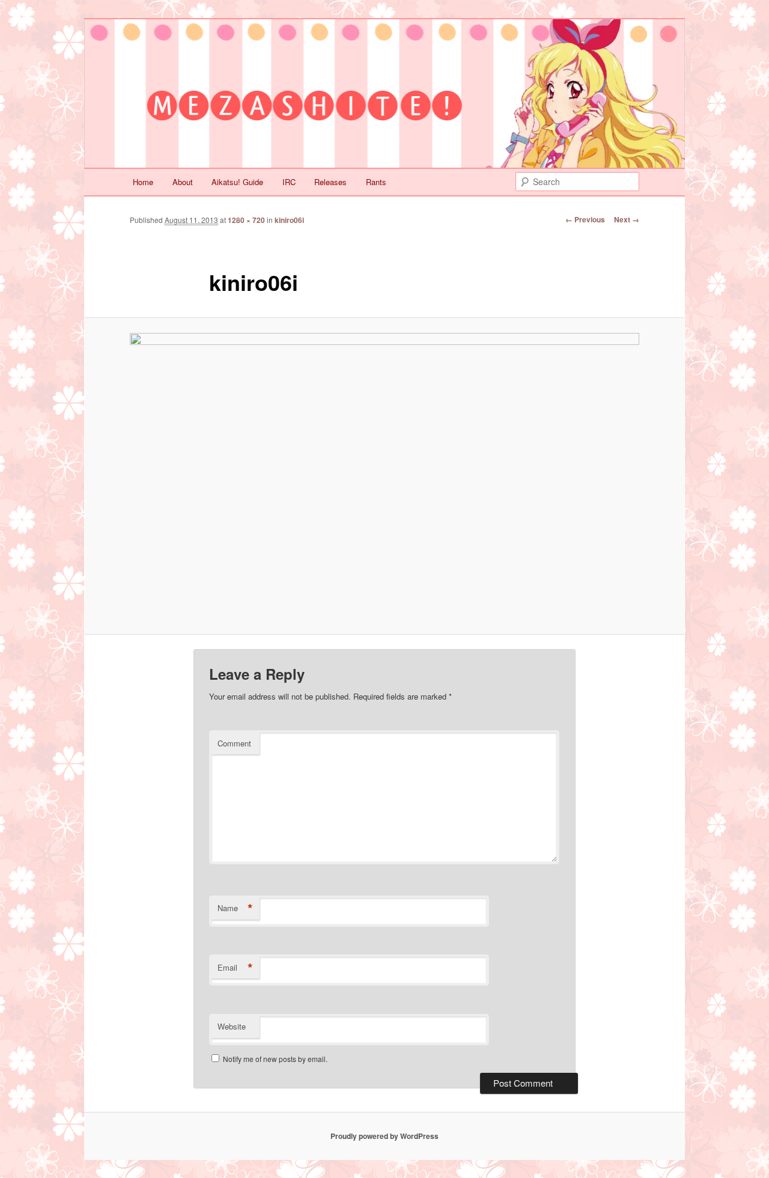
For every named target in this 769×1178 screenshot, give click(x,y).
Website (231, 1026)
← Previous (585, 219)
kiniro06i (289, 220)
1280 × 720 (246, 220)
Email (235, 967)
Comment (234, 743)
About (182, 182)
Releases (330, 182)
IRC (289, 182)
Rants (376, 182)
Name (235, 908)
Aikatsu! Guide (237, 182)
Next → (626, 219)
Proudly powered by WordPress (384, 1136)
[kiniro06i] (384, 476)
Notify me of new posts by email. (275, 1059)
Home (143, 182)
